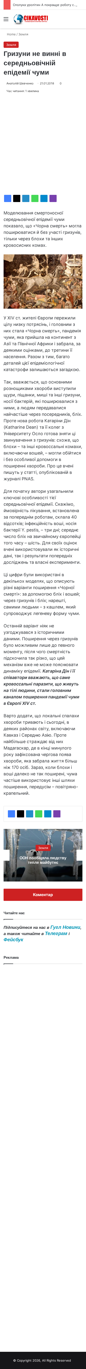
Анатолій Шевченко (19, 83)
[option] (43, 855)
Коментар (43, 894)
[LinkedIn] (25, 198)
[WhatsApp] (34, 198)
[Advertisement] (43, 144)
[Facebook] (7, 198)
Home (11, 34)
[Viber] (53, 198)
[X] (16, 198)
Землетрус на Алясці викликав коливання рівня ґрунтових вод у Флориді (43, 860)
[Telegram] (44, 198)
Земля (23, 34)
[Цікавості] (31, 19)
